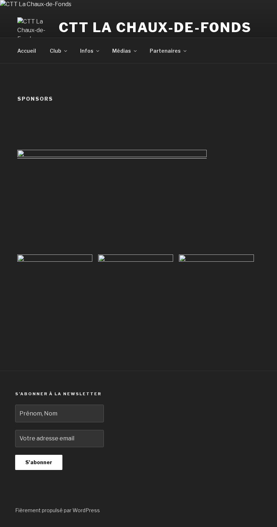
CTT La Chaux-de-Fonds (155, 27)
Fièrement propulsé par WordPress (57, 510)
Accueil (26, 51)
